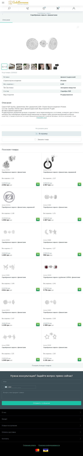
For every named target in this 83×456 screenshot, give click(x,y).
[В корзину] (38, 184)
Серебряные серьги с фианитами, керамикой (59, 172)
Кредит (4, 419)
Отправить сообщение (41, 403)
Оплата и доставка (9, 432)
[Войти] (74, 8)
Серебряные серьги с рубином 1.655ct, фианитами (61, 277)
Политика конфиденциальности (49, 445)
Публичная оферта (29, 445)
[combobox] (6, 387)
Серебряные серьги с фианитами (14, 172)
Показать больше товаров (41, 365)
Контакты (5, 439)
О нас (4, 412)
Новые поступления (9, 426)
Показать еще (41, 118)
